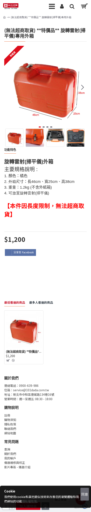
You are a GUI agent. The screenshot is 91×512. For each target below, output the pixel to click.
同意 (84, 494)
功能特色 (10, 149)
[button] (8, 87)
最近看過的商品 (14, 302)
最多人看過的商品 (41, 302)
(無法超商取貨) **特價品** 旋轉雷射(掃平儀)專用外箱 (24, 351)
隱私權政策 (29, 501)
